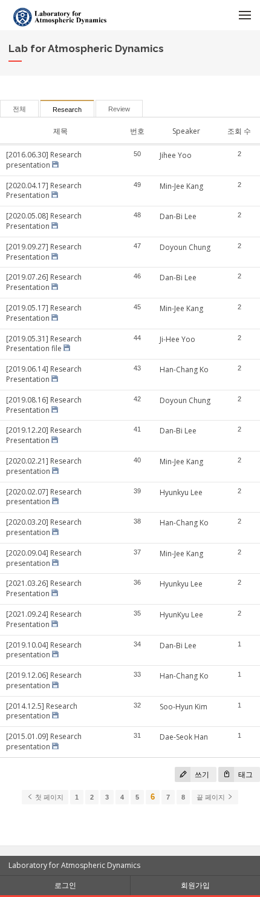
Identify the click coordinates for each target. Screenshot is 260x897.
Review (119, 109)
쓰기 (201, 774)
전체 (19, 109)
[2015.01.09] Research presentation (44, 741)
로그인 (65, 885)
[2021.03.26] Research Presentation (44, 588)
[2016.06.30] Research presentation (44, 160)
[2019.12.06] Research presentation (44, 680)
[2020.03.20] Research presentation (44, 527)
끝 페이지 (212, 797)
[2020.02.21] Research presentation (44, 466)
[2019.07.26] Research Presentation (44, 282)
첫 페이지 (48, 797)
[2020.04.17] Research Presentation (44, 190)
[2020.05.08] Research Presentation (44, 221)
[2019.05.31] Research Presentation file (44, 344)
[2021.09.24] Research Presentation (44, 619)
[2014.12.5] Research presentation (41, 711)
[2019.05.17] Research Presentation (44, 313)
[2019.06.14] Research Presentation (44, 374)
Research (67, 109)
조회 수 (239, 131)
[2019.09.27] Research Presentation (44, 252)
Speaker (186, 131)
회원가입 (195, 885)
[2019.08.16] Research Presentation (44, 405)
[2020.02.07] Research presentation (44, 497)
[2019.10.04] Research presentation (44, 650)
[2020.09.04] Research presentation (44, 558)
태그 (244, 774)
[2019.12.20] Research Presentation (44, 435)
